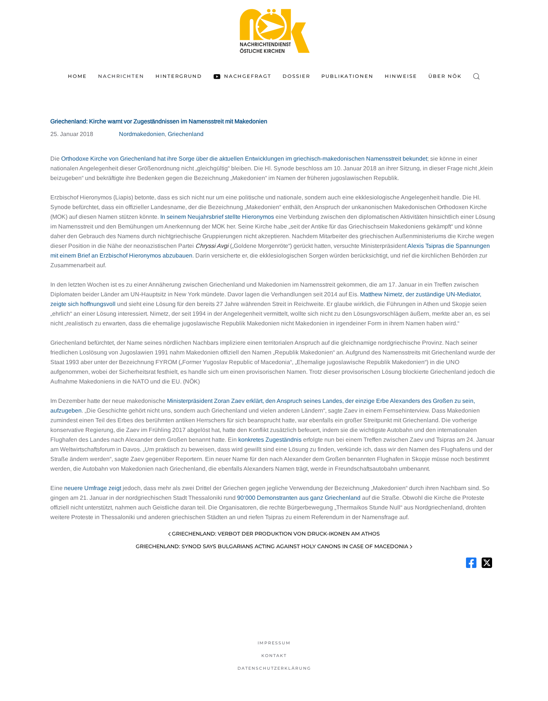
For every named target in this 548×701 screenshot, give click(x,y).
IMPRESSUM (274, 642)
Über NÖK (445, 76)
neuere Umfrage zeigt (92, 488)
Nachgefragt (247, 76)
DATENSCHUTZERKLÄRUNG (274, 668)
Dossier (296, 76)
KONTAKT (274, 655)
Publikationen (347, 76)
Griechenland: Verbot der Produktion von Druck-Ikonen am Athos (276, 533)
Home (77, 76)
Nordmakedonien (142, 134)
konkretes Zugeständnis (270, 439)
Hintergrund (178, 76)
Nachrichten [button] (121, 76)
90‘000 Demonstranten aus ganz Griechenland (298, 498)
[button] (476, 76)
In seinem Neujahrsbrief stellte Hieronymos (217, 217)
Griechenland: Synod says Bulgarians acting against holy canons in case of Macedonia (272, 546)
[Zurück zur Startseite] (274, 30)
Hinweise (401, 76)
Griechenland (186, 134)
